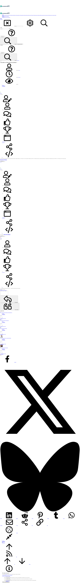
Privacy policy (7, 581)
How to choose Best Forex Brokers (3, 328)
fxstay (19, 70)
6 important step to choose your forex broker (4, 320)
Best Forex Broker (7, 234)
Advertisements (3, 314)
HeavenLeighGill (2, 344)
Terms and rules (3, 541)
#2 (2, 233)
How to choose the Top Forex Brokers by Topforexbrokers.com (6, 312)
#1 (2, 157)
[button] (0, 7)
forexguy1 (3, 313)
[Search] (30, 26)
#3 (2, 287)
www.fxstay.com (3, 141)
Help (2, 542)
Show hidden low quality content (3, 290)
